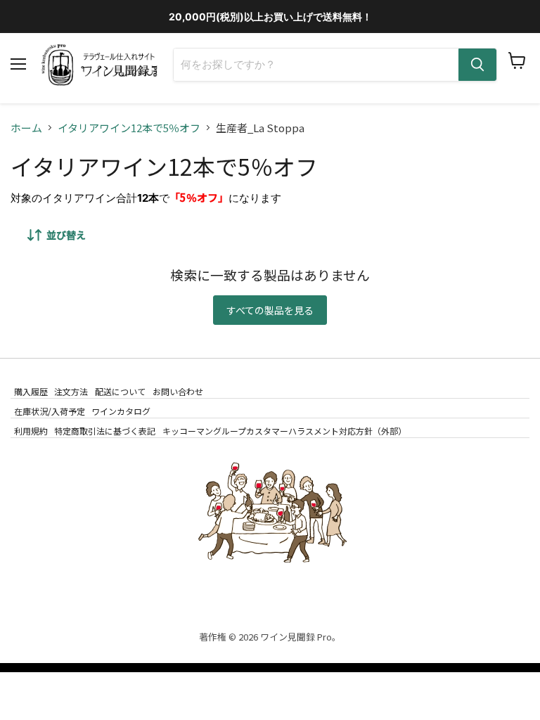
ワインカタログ (120, 411)
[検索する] (477, 65)
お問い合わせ (178, 391)
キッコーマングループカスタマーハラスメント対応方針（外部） (284, 431)
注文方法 (71, 391)
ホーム (26, 128)
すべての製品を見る (270, 310)
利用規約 (31, 431)
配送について (120, 391)
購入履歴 (31, 391)
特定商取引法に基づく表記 (104, 431)
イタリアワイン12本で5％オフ (129, 128)
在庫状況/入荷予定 (49, 411)
